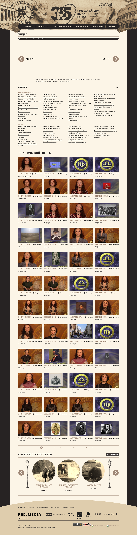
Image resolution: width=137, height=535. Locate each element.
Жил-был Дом (22, 118)
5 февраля (47, 319)
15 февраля (98, 247)
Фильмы (98, 26)
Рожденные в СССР (74, 120)
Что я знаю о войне (100, 133)
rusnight (88, 515)
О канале (28, 26)
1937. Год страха (48, 114)
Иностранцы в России (75, 109)
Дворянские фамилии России (103, 103)
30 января (98, 344)
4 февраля (73, 319)
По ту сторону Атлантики (101, 113)
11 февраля (98, 271)
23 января (73, 392)
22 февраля (22, 223)
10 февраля (22, 295)
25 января (21, 392)
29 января (21, 368)
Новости (43, 26)
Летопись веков (48, 131)
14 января (98, 441)
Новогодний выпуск (24, 176)
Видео (111, 26)
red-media (29, 516)
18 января (98, 416)
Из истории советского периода (104, 105)
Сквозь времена (23, 103)
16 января (47, 441)
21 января (21, 416)
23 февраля (98, 198)
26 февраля (22, 198)
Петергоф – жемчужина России (53, 118)
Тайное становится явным (26, 141)
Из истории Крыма (74, 112)
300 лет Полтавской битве (76, 97)
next (21, 59)
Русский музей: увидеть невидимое (29, 101)
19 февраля (98, 223)
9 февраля (47, 295)
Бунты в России (73, 99)
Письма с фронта (48, 135)
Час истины (21, 137)
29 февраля (47, 176)
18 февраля (22, 247)
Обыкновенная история (50, 137)
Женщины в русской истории (52, 140)
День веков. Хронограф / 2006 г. (104, 126)
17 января (21, 441)
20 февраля (73, 223)
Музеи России (47, 112)
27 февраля (98, 176)
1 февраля (47, 344)
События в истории (49, 99)
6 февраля (21, 319)
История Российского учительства (104, 111)
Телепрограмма (62, 26)
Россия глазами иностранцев (27, 94)
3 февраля (98, 319)
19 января (73, 416)
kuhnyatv (97, 515)
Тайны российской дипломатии (53, 101)
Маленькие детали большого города (105, 131)
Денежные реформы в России (103, 115)
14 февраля (22, 271)
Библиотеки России (49, 109)
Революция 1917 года (50, 97)
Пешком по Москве (49, 133)
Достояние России (49, 94)
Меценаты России (74, 114)
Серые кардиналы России (76, 101)
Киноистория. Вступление (51, 129)
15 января (73, 441)
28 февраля (73, 176)
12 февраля (73, 271)
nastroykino (55, 515)
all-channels (111, 516)
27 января (73, 368)
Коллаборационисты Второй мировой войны (52, 104)
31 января (73, 344)
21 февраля (47, 223)
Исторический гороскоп (25, 39)
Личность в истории (24, 120)
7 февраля (98, 295)
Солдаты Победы (23, 135)
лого (76, 15)
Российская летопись (49, 142)
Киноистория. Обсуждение (51, 126)
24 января (47, 392)
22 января (98, 392)
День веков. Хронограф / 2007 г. (104, 129)
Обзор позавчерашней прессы (77, 137)
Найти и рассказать (24, 105)
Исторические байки (75, 126)
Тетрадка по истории (24, 133)
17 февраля (47, 247)
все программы (112, 455)
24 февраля (73, 198)
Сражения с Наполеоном (76, 94)
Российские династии (50, 116)
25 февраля (47, 198)
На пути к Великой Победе (26, 99)
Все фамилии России (74, 133)
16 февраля (73, 247)
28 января (47, 368)
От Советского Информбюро (77, 131)
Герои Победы (22, 139)
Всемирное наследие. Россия (27, 97)
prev (116, 59)
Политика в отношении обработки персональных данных (36, 527)
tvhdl (71, 515)
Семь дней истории (74, 129)
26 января (98, 368)
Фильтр (22, 87)
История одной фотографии (77, 142)
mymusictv (80, 515)
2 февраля (21, 344)
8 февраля (73, 295)
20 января (47, 416)
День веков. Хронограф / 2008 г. (78, 135)
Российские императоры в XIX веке (79, 103)
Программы (81, 26)
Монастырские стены (50, 107)
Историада (21, 130)
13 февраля (47, 271)
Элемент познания (24, 112)
